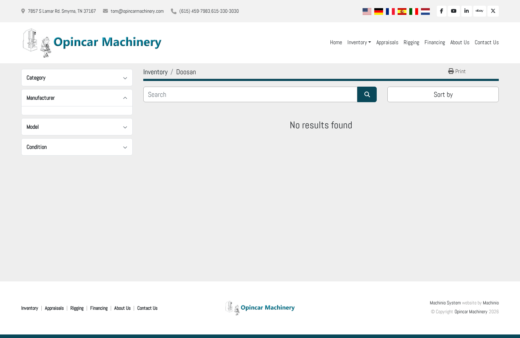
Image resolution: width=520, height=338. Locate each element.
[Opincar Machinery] (260, 307)
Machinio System (445, 302)
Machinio (491, 302)
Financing (434, 42)
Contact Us (487, 42)
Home (336, 42)
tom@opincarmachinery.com (137, 11)
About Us (459, 42)
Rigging (411, 42)
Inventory (357, 42)
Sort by (443, 94)
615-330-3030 (225, 11)
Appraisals (387, 42)
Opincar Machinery (471, 311)
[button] (359, 42)
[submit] (367, 94)
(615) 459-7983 (194, 11)
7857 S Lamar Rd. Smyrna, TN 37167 (62, 11)
